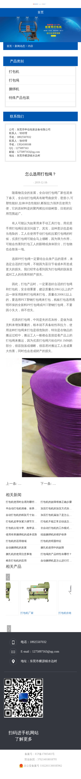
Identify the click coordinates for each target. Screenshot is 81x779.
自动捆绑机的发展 (16, 547)
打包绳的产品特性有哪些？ (56, 554)
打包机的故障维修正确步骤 (56, 501)
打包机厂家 (27, 613)
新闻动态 (20, 46)
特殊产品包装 (19, 98)
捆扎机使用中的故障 (52, 547)
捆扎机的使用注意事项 (19, 554)
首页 (41, 12)
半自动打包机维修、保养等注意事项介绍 (23, 508)
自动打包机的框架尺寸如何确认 (23, 515)
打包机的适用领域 (16, 541)
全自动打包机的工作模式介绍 (57, 528)
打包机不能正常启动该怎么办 (57, 521)
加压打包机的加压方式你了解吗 (57, 508)
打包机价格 (65, 613)
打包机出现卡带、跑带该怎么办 (23, 528)
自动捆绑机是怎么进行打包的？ (57, 560)
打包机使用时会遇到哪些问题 (23, 501)
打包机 (14, 71)
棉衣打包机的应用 (16, 560)
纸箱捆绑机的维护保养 (54, 534)
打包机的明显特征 (51, 541)
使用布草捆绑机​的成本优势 (21, 534)
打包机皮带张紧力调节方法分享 (23, 521)
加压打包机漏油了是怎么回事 (57, 515)
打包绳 (14, 80)
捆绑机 (14, 89)
